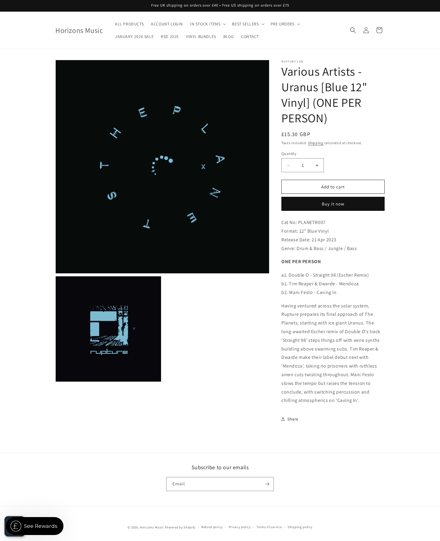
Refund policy (212, 527)
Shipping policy (300, 527)
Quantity (288, 153)
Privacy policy (240, 527)
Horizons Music (152, 527)
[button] (207, 24)
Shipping (315, 143)
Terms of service (269, 527)
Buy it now (333, 204)
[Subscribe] (267, 484)
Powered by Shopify (180, 527)
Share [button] (292, 419)
